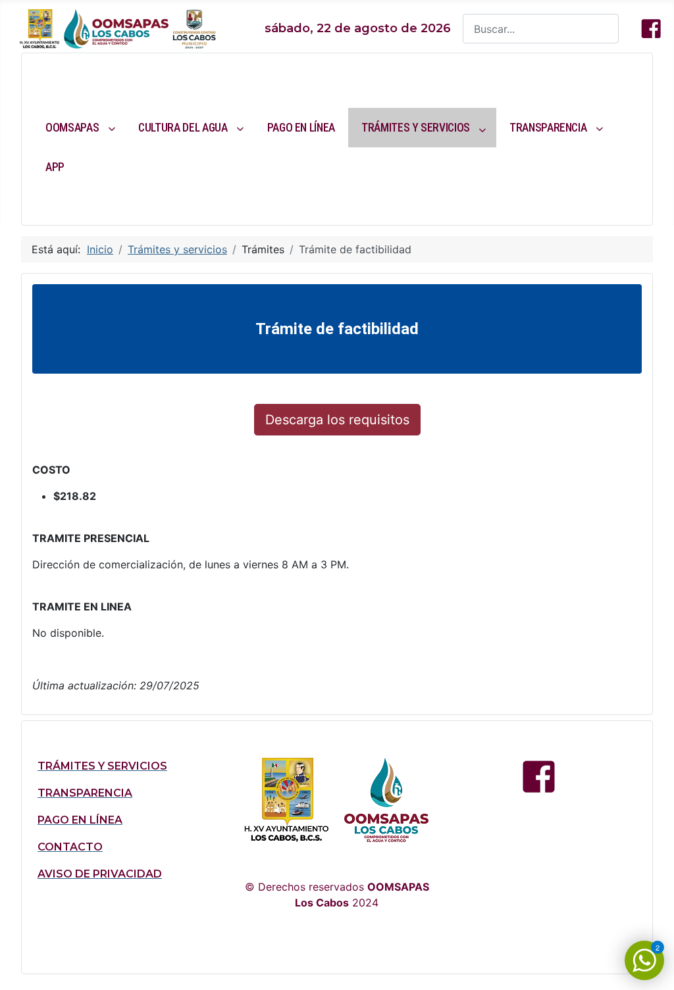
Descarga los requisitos (337, 420)
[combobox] (541, 28)
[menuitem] (78, 127)
